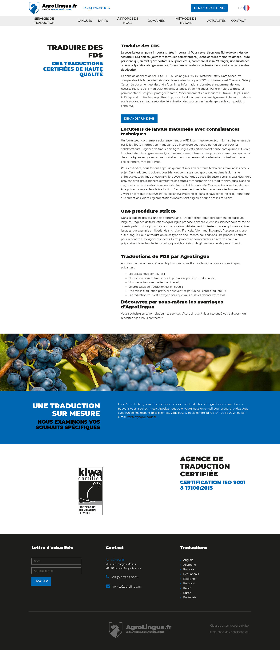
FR (240, 8)
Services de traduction (44, 21)
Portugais (189, 597)
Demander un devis (209, 8)
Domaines (156, 20)
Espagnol (215, 230)
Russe (226, 230)
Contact (238, 20)
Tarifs (103, 20)
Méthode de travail (185, 21)
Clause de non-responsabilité (229, 625)
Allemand (201, 230)
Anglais (176, 230)
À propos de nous (127, 21)
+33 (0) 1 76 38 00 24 (96, 8)
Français (187, 230)
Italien (187, 588)
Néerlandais (162, 230)
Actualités (216, 20)
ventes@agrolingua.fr (141, 417)
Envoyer (41, 581)
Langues (85, 20)
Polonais (189, 583)
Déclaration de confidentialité (229, 632)
